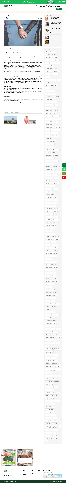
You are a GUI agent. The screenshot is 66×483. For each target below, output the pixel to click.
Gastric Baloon (55, 160)
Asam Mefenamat (49, 68)
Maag (51, 250)
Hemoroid (56, 177)
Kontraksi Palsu (55, 244)
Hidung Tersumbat (49, 188)
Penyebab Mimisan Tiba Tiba (50, 326)
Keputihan (47, 236)
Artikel (51, 62)
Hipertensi (55, 188)
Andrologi (52, 60)
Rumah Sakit (54, 357)
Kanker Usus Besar (56, 222)
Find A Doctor (58, 9)
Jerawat (47, 214)
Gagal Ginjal (53, 152)
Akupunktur (48, 54)
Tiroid (54, 406)
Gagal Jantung (48, 155)
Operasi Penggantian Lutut (50, 289)
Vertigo (47, 438)
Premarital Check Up (49, 334)
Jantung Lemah (56, 211)
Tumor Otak (48, 423)
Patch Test (47, 309)
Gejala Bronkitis (48, 166)
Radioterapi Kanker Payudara (51, 340)
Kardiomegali (48, 225)
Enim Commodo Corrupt (50, 144)
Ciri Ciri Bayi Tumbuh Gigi (50, 99)
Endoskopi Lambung (54, 135)
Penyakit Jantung (56, 314)
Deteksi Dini (56, 110)
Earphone (47, 130)
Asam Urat (55, 68)
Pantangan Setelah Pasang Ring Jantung (53, 303)
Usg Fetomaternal (49, 430)
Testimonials (39, 473)
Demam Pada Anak (49, 110)
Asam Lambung (57, 62)
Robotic (47, 345)
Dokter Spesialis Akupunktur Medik (52, 121)
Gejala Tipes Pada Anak (50, 172)
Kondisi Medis (48, 244)
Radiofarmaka (52, 337)
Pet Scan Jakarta (54, 331)
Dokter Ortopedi (57, 118)
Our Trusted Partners (25, 474)
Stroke (51, 384)
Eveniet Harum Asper (49, 146)
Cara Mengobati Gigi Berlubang (51, 93)
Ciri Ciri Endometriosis (49, 104)
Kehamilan (54, 225)
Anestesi (57, 60)
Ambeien (47, 60)
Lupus (47, 250)
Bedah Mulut (56, 71)
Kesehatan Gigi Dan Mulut (55, 236)
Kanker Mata (48, 219)
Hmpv (50, 191)
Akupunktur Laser (55, 54)
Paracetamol (53, 306)
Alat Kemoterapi (48, 57)
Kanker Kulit (56, 216)
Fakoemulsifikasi (56, 149)
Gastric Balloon (48, 160)
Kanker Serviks (48, 222)
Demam (54, 107)
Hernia (54, 180)
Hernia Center (48, 183)
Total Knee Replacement (50, 412)
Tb (56, 392)
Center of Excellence (25, 476)
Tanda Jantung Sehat (49, 389)
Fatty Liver (47, 152)
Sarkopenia (48, 378)
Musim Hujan (48, 270)
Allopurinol (55, 57)
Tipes (46, 403)
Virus (51, 438)
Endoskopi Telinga (49, 138)
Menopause (56, 267)
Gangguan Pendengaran (50, 158)
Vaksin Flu (55, 430)
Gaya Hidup (48, 163)
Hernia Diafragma (55, 183)
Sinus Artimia (56, 381)
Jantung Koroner (48, 211)
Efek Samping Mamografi (55, 130)
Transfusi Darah (48, 417)
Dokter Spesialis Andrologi (50, 124)
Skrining (47, 384)
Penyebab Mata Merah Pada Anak (51, 323)
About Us (31, 470)
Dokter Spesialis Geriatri (50, 127)
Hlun (46, 191)
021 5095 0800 (51, 6)
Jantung (54, 205)
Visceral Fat (56, 438)
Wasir (47, 441)
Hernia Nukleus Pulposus (50, 186)
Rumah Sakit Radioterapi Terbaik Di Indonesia (53, 370)
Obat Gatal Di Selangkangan (50, 272)
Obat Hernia (48, 275)
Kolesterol (47, 242)
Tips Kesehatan (52, 403)
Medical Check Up (49, 267)
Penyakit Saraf (48, 317)
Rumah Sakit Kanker (49, 366)
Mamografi (47, 264)
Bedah (51, 71)
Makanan (55, 250)
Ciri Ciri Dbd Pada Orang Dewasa (51, 102)
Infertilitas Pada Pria (49, 200)
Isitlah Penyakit (48, 202)
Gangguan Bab (55, 155)
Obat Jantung (54, 275)
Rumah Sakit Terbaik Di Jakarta (51, 375)
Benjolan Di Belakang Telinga (50, 79)
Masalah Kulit (53, 264)
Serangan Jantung (49, 381)
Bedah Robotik (55, 74)
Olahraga (47, 281)
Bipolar (59, 79)
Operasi (57, 281)
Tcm (56, 395)
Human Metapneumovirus (50, 194)
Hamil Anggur (48, 174)
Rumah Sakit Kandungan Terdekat (51, 363)
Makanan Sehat (48, 258)
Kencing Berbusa (48, 230)
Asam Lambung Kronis (49, 65)
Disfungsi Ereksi (48, 116)
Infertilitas (54, 197)
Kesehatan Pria (56, 239)
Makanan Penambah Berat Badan (51, 253)
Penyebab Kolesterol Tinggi (50, 320)
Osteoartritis (48, 300)
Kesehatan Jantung (49, 239)
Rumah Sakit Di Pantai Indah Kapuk (52, 360)
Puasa (47, 337)
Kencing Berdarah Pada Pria (50, 233)
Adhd (46, 51)
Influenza (56, 200)
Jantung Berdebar (49, 208)
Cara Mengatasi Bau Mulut (50, 90)
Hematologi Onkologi (49, 177)
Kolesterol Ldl (53, 242)
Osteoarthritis (53, 298)
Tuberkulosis (55, 417)
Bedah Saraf (48, 76)
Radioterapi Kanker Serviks (50, 342)
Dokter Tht (58, 127)
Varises (54, 432)
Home (24, 470)
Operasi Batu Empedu (49, 284)
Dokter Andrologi (56, 116)
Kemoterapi (53, 228)
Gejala (53, 163)
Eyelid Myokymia (48, 149)
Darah (56, 104)
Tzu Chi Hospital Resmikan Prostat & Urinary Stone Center (53, 427)
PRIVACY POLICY (60, 481)
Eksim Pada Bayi (54, 132)
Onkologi (52, 281)
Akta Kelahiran (51, 51)
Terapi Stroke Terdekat (50, 398)
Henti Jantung (48, 180)
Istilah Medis (55, 202)
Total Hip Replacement (49, 409)
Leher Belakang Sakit (53, 247)
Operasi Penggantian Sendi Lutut (51, 292)
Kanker (51, 214)
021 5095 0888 (41, 6)
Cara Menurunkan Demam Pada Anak (52, 96)
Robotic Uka (48, 357)
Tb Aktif (47, 395)
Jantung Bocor (56, 208)
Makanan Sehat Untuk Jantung (51, 261)
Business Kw (48, 88)
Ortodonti (54, 295)
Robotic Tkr (55, 355)
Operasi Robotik (48, 295)
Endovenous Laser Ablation (50, 141)
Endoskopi (47, 135)
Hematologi (54, 174)
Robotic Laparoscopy (49, 352)
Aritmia (47, 62)
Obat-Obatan (55, 278)
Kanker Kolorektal (49, 216)
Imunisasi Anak (48, 197)
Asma (47, 71)
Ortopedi (47, 298)
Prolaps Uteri (57, 334)
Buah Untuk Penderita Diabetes (51, 85)
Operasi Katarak (48, 286)
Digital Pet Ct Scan (52, 113)
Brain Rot (47, 82)
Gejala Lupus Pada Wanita (50, 169)
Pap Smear (47, 306)
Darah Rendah (48, 107)
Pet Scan (47, 331)
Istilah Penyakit (48, 205)
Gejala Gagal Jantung (56, 166)
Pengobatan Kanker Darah (50, 312)
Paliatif (53, 300)
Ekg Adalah (47, 132)
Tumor (47, 420)
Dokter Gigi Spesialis (49, 118)
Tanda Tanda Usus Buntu (50, 392)
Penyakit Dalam (48, 314)
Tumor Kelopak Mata (53, 420)
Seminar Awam (54, 378)
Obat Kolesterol (48, 278)
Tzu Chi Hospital (54, 423)
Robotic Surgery (48, 355)
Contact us (38, 470)
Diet (46, 113)
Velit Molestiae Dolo (54, 435)
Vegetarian (47, 435)
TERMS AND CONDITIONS (53, 481)
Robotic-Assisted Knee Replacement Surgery (53, 349)
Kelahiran (47, 228)
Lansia (47, 247)
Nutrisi (53, 270)
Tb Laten (51, 395)
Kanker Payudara (55, 219)
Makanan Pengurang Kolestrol (51, 256)
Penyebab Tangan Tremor (50, 328)
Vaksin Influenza (48, 432)
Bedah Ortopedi (48, 74)
